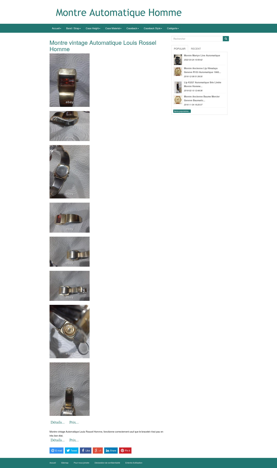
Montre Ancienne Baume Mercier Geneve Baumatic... (202, 98)
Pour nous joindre (81, 462)
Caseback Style (152, 28)
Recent (196, 48)
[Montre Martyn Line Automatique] (178, 58)
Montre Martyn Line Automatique (202, 55)
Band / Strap (72, 28)
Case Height (92, 28)
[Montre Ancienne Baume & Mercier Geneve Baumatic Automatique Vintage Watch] (178, 99)
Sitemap (64, 462)
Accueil (56, 28)
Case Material (112, 28)
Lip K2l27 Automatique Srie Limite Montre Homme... (202, 84)
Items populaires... (182, 111)
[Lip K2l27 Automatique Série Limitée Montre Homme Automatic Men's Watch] (178, 85)
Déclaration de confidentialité (107, 462)
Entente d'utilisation (133, 462)
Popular (179, 48)
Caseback (131, 28)
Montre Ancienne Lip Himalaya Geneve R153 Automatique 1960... (202, 70)
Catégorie (172, 28)
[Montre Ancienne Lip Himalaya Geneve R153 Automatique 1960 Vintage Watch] (178, 71)
